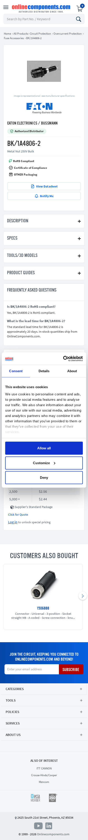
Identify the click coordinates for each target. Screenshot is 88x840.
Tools (11, 700)
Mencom (44, 782)
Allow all (44, 448)
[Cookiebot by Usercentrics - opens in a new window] (63, 358)
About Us (13, 735)
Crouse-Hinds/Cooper (44, 775)
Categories (15, 689)
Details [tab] (44, 371)
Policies (12, 712)
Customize (41, 463)
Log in (12, 522)
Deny (44, 477)
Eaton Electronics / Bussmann (32, 123)
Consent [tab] (16, 371)
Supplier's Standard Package (34, 507)
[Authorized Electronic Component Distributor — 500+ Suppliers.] (41, 8)
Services (13, 723)
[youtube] (39, 826)
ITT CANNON (44, 768)
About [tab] (72, 371)
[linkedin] (48, 826)
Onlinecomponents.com (53, 834)
